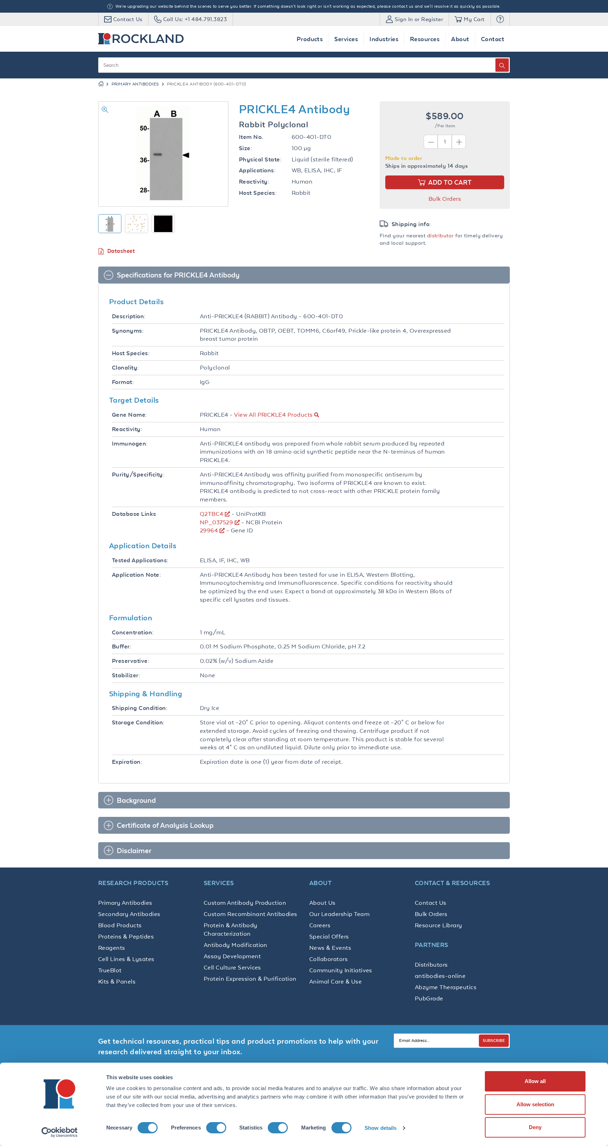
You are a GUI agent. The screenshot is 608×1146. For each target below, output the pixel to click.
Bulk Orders (445, 198)
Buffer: (121, 646)
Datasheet (121, 251)
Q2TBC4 (211, 513)
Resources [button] (424, 39)
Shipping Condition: (139, 708)
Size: (245, 148)
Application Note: (136, 574)
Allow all (535, 1081)
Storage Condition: (138, 722)
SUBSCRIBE (494, 1040)
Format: (123, 382)
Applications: (257, 170)
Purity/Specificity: (138, 474)
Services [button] (346, 39)
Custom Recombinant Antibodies (250, 913)
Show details (381, 1128)
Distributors (431, 964)
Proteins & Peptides (126, 936)
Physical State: (260, 159)
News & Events (330, 947)
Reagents (111, 947)
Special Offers (329, 936)
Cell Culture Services (232, 967)
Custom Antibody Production (245, 902)
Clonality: (125, 367)
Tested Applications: (140, 560)
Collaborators (328, 958)
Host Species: (258, 193)
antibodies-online (440, 975)
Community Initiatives (340, 970)
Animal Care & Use (335, 981)
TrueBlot (110, 970)
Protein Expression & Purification (250, 978)
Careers (319, 925)
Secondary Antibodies (129, 913)
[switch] (216, 1127)
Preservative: (130, 661)
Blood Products (120, 925)
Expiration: (127, 761)
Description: (129, 316)
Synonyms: (128, 330)
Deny (535, 1127)
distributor (440, 235)
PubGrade (429, 998)
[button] (500, 19)
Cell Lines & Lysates (126, 958)
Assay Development (232, 956)
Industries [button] (383, 39)
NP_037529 (216, 522)
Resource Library (438, 925)
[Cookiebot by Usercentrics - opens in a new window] (59, 1132)
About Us (322, 902)
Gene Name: (129, 414)
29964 (209, 530)
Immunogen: (130, 443)
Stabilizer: (126, 675)
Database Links (134, 514)
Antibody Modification (235, 944)
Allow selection (535, 1104)
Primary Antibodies (135, 84)
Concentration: (133, 632)
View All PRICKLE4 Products (273, 414)
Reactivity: (254, 181)
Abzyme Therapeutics (445, 987)
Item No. (251, 137)
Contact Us (430, 902)
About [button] (460, 39)
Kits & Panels (116, 981)
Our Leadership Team (339, 913)
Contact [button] (492, 39)
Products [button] (310, 39)
